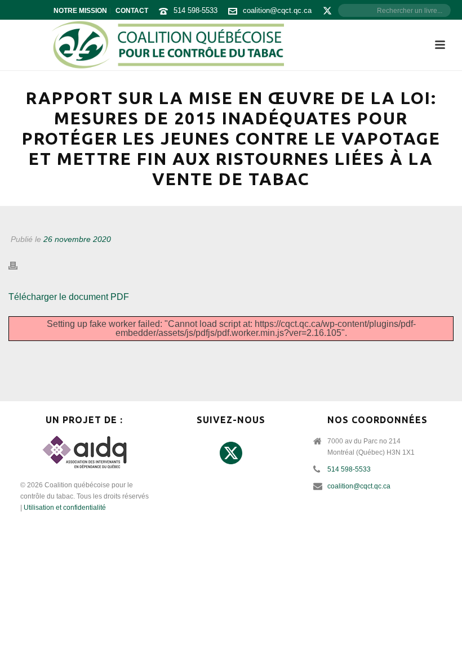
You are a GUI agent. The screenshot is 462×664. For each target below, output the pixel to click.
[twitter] (231, 453)
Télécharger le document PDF (68, 297)
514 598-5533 (195, 10)
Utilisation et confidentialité (65, 508)
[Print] (18, 265)
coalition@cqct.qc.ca (277, 10)
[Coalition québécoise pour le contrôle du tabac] (167, 45)
